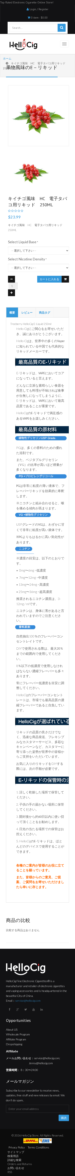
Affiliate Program (16, 1039)
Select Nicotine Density (26, 259)
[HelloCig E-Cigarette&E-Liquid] (22, 45)
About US (11, 1029)
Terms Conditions (38, 1147)
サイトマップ (15, 1152)
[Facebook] (10, 1009)
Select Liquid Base (22, 242)
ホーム (7, 58)
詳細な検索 (14, 1160)
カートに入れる (49, 279)
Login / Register (39, 9)
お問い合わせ (15, 1168)
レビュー (27, 312)
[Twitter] (26, 1009)
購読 (64, 1118)
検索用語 (13, 1156)
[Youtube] (34, 1009)
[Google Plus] (18, 1009)
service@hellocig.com (28, 1000)
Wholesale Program (18, 1034)
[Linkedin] (42, 1009)
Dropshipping (14, 1044)
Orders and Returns (19, 1164)
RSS (9, 1172)
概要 (12, 312)
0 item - (39, 17)
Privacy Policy (16, 1147)
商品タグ (44, 312)
